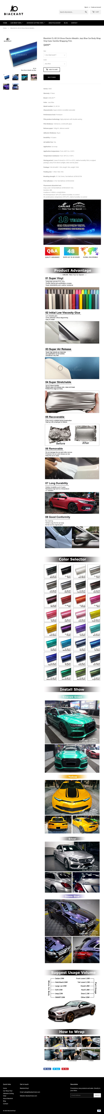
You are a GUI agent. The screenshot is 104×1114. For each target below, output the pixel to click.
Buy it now (52, 77)
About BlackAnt (55, 23)
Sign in (86, 7)
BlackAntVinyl (11, 1110)
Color (45, 60)
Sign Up (97, 1095)
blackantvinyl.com (31, 1096)
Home (5, 23)
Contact (74, 23)
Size (44, 51)
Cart (97, 12)
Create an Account (96, 7)
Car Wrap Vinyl (16, 23)
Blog (66, 23)
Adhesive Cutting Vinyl (35, 23)
